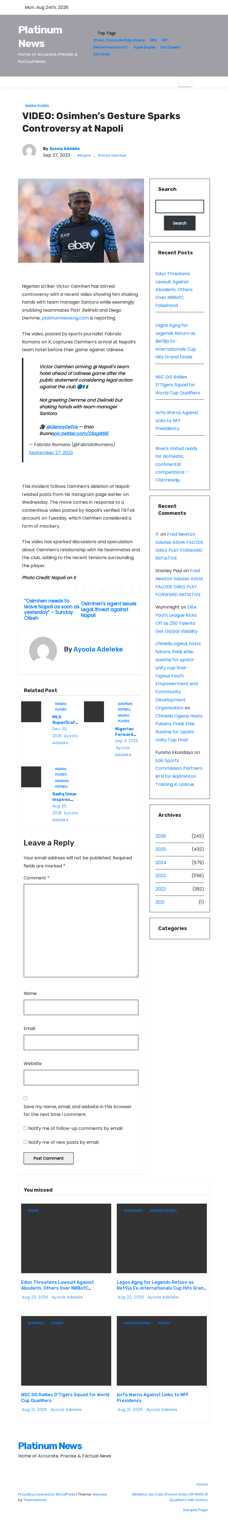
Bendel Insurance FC (110, 47)
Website (33, 1063)
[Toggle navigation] (185, 82)
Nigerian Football (62, 781)
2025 (160, 849)
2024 (160, 862)
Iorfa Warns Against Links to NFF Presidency (177, 420)
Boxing (33, 1211)
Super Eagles (144, 47)
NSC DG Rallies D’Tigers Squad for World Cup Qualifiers (177, 385)
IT (157, 534)
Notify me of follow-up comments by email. (75, 1128)
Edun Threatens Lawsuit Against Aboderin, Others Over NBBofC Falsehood (174, 290)
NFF (165, 40)
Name (30, 993)
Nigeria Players (37, 106)
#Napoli (84, 155)
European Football (125, 704)
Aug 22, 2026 (131, 1297)
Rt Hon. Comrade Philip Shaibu (119, 40)
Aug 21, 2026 (35, 1409)
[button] (196, 82)
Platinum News (50, 1446)
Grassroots (133, 1211)
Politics (164, 1323)
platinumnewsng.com (65, 318)
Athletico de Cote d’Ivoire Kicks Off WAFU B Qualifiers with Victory (170, 1497)
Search (167, 189)
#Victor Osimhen (112, 155)
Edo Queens (170, 47)
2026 (160, 836)
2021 (160, 902)
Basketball (36, 1323)
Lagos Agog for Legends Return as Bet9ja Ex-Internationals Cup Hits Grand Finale (175, 341)
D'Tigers (57, 1323)
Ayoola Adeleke (64, 148)
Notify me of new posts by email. (63, 1142)
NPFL (153, 40)
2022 (160, 889)
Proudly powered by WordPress (47, 1494)
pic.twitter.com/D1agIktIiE (80, 433)
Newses (100, 1494)
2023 (160, 875)
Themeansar (35, 1500)
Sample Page (195, 1510)
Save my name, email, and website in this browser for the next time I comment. (78, 1110)
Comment (36, 878)
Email (29, 1028)
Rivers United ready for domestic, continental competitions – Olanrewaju (176, 464)
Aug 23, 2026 (35, 1297)
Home (202, 1484)
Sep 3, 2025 (126, 741)
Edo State (101, 54)
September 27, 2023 (51, 452)
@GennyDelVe (62, 427)
